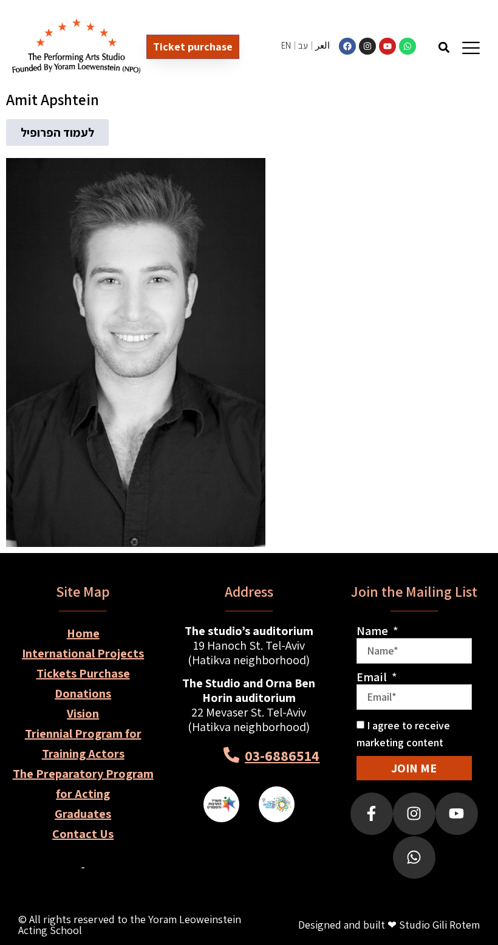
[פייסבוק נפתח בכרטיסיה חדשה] (371, 813)
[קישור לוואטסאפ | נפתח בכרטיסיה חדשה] (407, 46)
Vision (83, 713)
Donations (83, 693)
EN (286, 45)
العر (322, 45)
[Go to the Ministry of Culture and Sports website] (221, 804)
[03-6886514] (231, 755)
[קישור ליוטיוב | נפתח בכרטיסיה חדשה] (387, 46)
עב (303, 45)
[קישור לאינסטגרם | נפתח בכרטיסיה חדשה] (367, 46)
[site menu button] (471, 48)
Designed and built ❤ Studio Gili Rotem (389, 925)
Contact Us (83, 834)
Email (372, 677)
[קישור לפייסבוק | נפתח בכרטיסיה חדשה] (347, 46)
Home (83, 633)
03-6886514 (282, 755)
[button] (444, 47)
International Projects (83, 653)
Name (373, 631)
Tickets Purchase (83, 673)
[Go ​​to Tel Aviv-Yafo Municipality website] (276, 804)
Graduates (83, 814)
